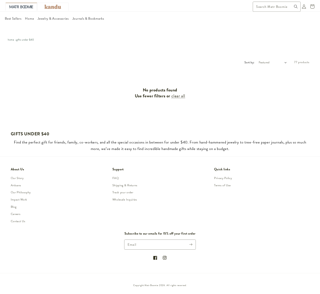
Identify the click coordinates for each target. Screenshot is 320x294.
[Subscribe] (191, 244)
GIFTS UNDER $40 (25, 40)
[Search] (296, 6)
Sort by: (249, 62)
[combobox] (276, 6)
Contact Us (18, 221)
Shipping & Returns (124, 185)
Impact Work (19, 199)
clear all (178, 96)
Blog (13, 207)
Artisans (16, 185)
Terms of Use (222, 185)
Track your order (122, 192)
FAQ (115, 178)
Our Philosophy (21, 192)
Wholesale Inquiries (124, 199)
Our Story (17, 178)
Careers (16, 214)
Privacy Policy (223, 178)
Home (11, 40)
